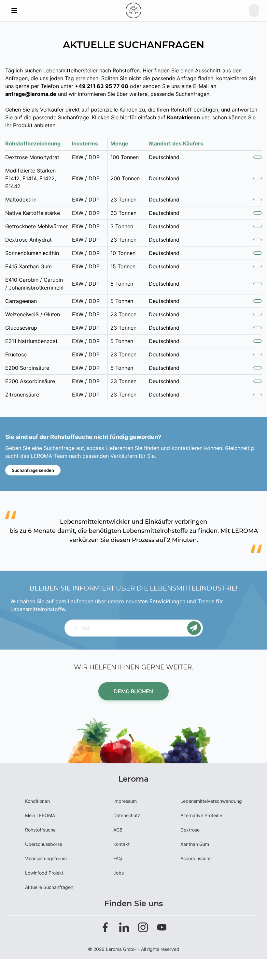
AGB (117, 829)
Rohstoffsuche (40, 829)
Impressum (125, 801)
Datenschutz (126, 815)
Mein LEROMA (40, 815)
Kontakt (121, 844)
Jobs (118, 873)
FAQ (117, 858)
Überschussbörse (43, 844)
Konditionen (37, 801)
